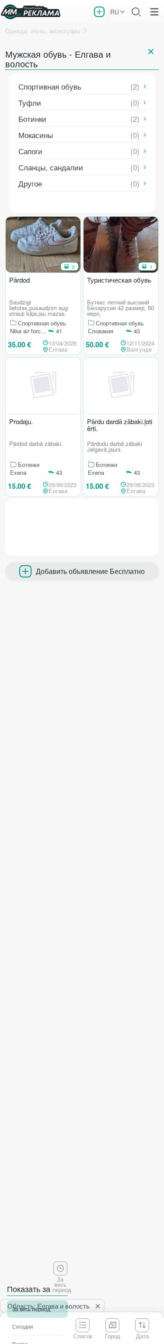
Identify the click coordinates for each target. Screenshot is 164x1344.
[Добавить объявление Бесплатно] (99, 12)
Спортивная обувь (49, 86)
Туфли (29, 102)
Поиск (136, 12)
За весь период (31, 1309)
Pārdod (19, 280)
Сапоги (30, 150)
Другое (30, 183)
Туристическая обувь (119, 280)
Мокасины (35, 134)
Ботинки (32, 118)
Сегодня (22, 1326)
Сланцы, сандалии (50, 167)
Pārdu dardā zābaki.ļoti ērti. (119, 425)
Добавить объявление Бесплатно (90, 571)
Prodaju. (21, 422)
